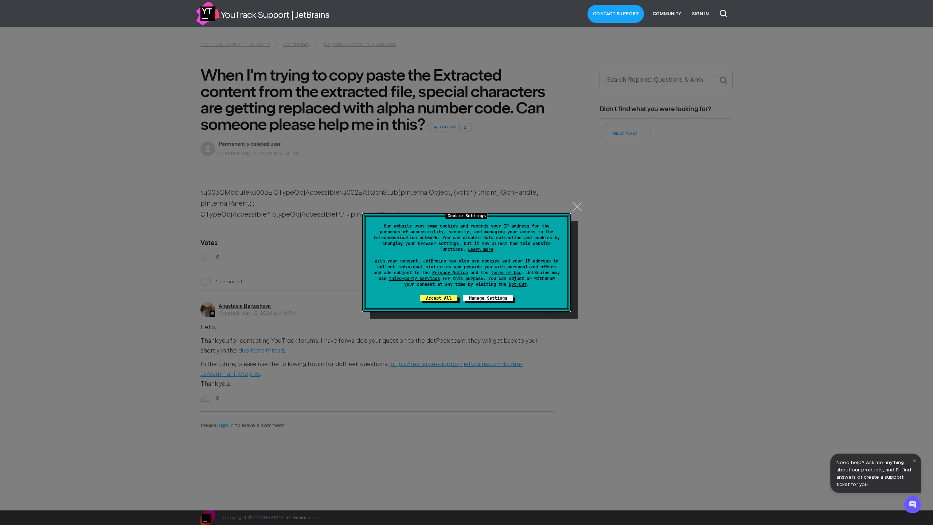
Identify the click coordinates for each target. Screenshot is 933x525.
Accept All (439, 298)
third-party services (414, 278)
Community (667, 13)
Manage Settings (488, 298)
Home (207, 14)
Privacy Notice (450, 273)
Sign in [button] (700, 13)
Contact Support (616, 13)
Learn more (480, 249)
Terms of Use (506, 273)
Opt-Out (518, 284)
